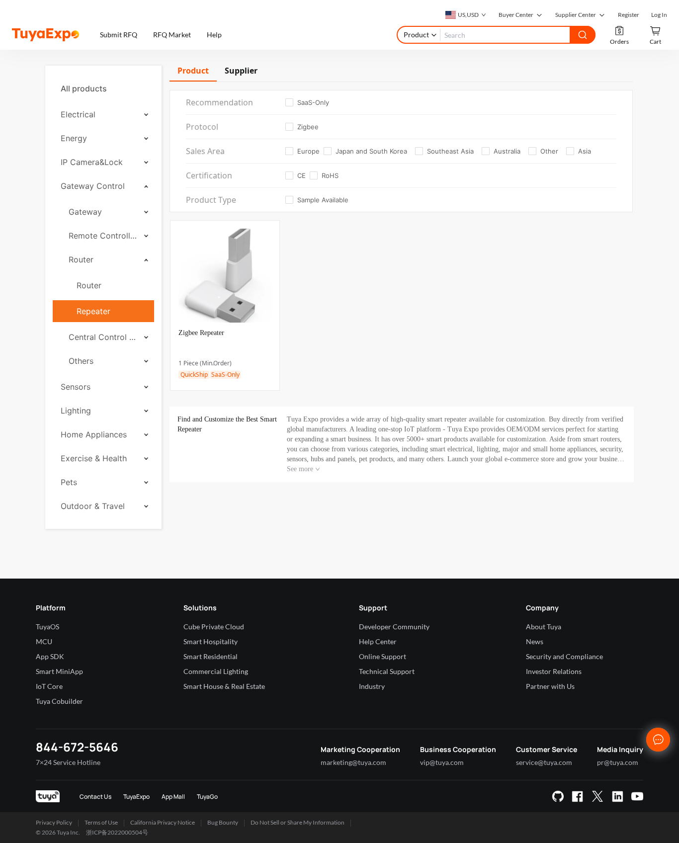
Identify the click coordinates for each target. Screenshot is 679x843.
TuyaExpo (136, 796)
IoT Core (49, 686)
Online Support (382, 656)
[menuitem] (103, 88)
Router (81, 259)
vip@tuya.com (442, 762)
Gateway (85, 212)
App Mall (173, 796)
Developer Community (394, 626)
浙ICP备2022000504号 (117, 832)
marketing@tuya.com (353, 762)
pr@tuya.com (617, 762)
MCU (44, 641)
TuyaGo (207, 796)
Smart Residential (210, 656)
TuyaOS (47, 626)
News (534, 641)
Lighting (76, 411)
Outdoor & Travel (93, 506)
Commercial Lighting (215, 671)
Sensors (75, 387)
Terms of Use (101, 822)
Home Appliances (94, 434)
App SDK (50, 656)
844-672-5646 (77, 747)
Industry (372, 686)
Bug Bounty (222, 822)
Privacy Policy (54, 822)
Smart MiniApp (59, 671)
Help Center (378, 641)
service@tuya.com (544, 762)
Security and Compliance (564, 656)
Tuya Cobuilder (59, 701)
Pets (69, 482)
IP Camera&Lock (92, 162)
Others (81, 361)
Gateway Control (93, 186)
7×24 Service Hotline (68, 762)
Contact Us (95, 796)
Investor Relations (554, 671)
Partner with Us (550, 686)
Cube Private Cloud (213, 626)
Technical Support (387, 671)
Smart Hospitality (210, 641)
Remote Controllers (103, 236)
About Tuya (543, 626)
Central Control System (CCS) (103, 337)
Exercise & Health (94, 458)
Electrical (78, 114)
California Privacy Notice (162, 822)
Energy (74, 138)
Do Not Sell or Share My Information (297, 822)
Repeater (93, 311)
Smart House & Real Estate (224, 686)
